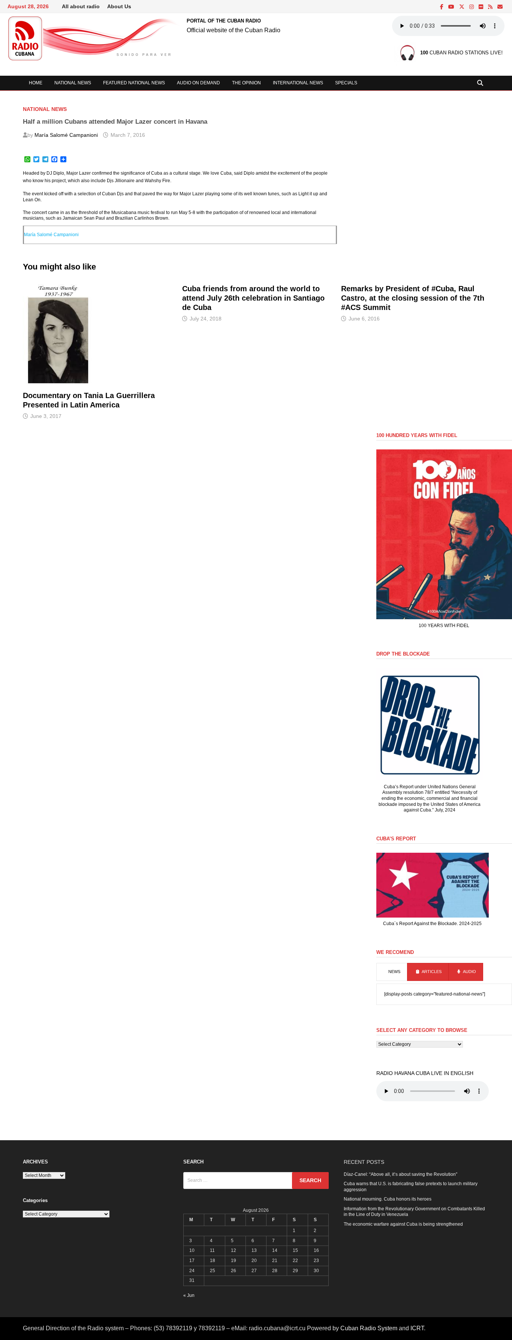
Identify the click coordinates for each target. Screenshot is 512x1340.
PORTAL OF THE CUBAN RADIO (224, 21)
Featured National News (134, 82)
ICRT (417, 1328)
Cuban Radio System (368, 1328)
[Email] (500, 7)
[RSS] (491, 7)
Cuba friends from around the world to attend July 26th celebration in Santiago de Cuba (253, 297)
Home (35, 82)
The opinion (246, 82)
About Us (119, 6)
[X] (462, 7)
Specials (346, 82)
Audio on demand (198, 82)
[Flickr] (481, 7)
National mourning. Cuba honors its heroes (387, 1199)
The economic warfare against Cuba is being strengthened (403, 1224)
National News (72, 82)
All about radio (81, 6)
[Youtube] (451, 7)
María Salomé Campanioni (66, 135)
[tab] (391, 972)
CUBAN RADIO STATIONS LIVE (460, 53)
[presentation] (391, 972)
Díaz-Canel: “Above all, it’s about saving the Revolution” (400, 1174)
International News (298, 82)
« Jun (189, 1295)
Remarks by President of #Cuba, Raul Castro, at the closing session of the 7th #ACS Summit (412, 297)
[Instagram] (472, 7)
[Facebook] (442, 7)
